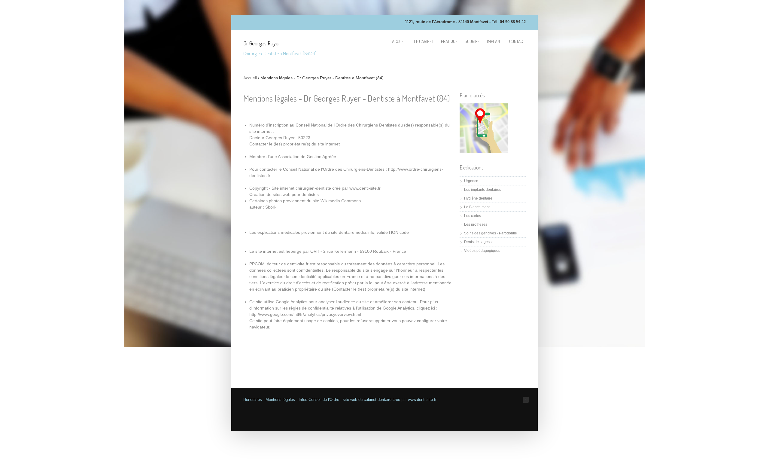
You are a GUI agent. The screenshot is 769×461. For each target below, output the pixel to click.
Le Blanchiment (477, 207)
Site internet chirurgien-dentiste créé (306, 188)
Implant (494, 41)
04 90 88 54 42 (513, 22)
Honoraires (252, 399)
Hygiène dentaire (478, 198)
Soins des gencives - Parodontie (490, 233)
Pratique (449, 41)
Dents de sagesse (479, 242)
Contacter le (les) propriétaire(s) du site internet (294, 144)
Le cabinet (424, 41)
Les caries (472, 216)
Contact (517, 41)
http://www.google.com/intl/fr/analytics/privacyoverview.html (305, 314)
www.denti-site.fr (422, 399)
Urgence (471, 181)
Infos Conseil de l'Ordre (319, 399)
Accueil (399, 41)
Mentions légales (280, 399)
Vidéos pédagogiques (482, 251)
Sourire (472, 41)
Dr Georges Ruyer (261, 43)
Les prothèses (475, 224)
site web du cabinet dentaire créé (372, 399)
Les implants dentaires (482, 190)
